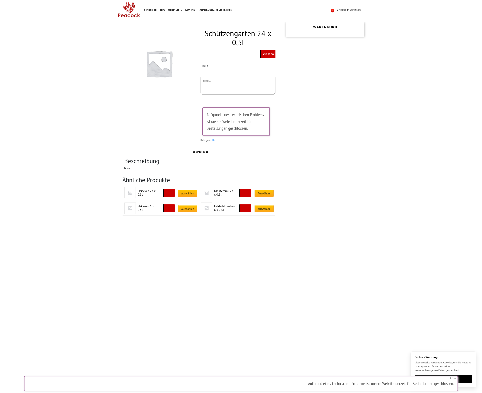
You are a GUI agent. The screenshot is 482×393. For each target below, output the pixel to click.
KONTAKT (191, 9)
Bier (214, 140)
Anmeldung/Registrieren (216, 9)
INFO (162, 9)
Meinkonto (175, 9)
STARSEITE (150, 9)
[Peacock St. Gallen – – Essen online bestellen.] (129, 9)
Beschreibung (200, 152)
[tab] (200, 151)
